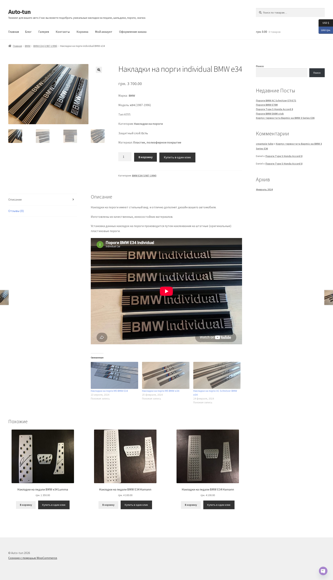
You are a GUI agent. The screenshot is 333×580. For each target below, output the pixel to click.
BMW (27, 46)
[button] (99, 70)
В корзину (146, 157)
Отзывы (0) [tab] (16, 211)
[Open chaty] (323, 571)
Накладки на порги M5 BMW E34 (109, 391)
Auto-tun (19, 12)
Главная (13, 32)
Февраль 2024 (264, 189)
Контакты (63, 32)
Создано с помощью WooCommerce (32, 558)
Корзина (82, 32)
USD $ (324, 22)
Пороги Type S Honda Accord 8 (274, 109)
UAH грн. (325, 30)
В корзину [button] (26, 505)
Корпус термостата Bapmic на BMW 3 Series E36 (285, 118)
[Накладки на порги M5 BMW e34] (165, 375)
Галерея (43, 32)
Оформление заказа (132, 32)
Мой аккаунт (103, 32)
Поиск (260, 66)
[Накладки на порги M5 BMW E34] (114, 375)
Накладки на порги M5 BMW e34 (160, 391)
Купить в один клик (177, 157)
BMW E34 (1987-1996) (45, 46)
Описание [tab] (15, 199)
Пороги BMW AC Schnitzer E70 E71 (276, 100)
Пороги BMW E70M (267, 104)
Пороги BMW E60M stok (270, 113)
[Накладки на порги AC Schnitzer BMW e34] (217, 375)
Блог (28, 32)
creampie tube (264, 143)
